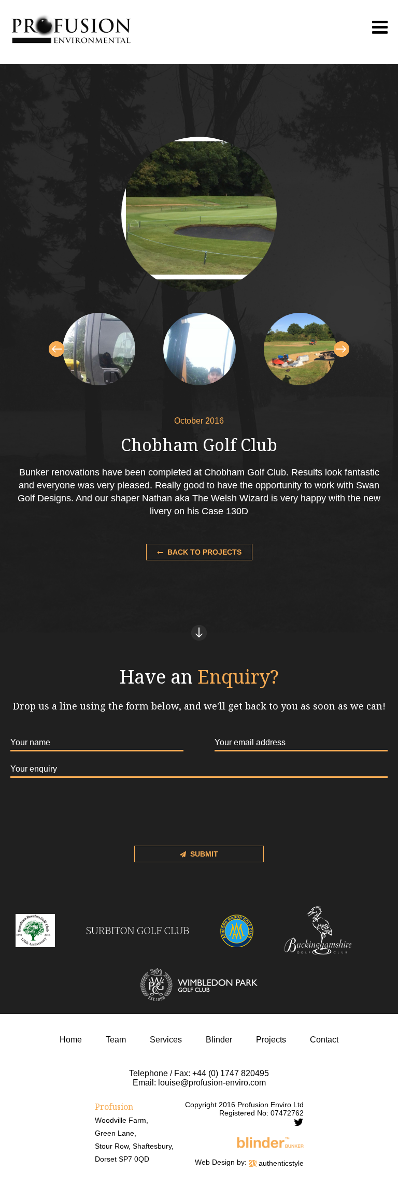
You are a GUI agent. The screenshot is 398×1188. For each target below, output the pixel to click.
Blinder (219, 1039)
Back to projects (204, 552)
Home (71, 1039)
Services (166, 1039)
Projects (271, 1039)
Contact (324, 1039)
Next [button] (341, 349)
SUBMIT (204, 854)
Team (116, 1039)
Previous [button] (56, 349)
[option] (99, 349)
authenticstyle (280, 1163)
